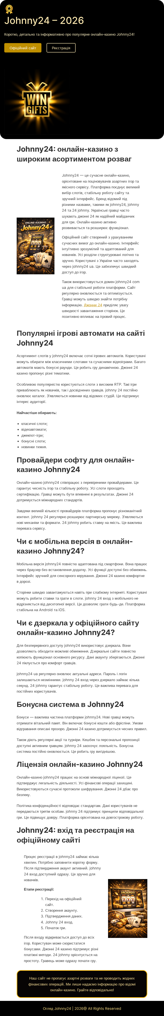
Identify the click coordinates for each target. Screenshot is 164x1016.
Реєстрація (61, 48)
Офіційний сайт (23, 48)
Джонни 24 (93, 305)
